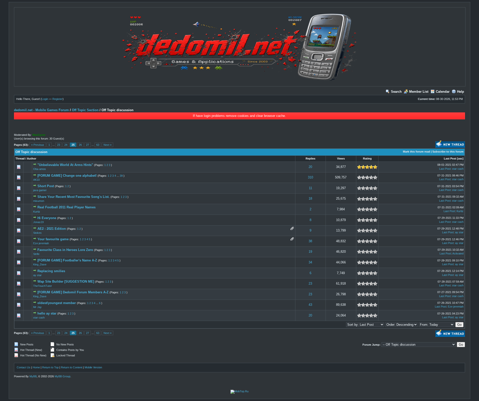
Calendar (443, 91)
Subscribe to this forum (448, 151)
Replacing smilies (51, 271)
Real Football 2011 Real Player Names (66, 207)
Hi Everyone (46, 218)
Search (396, 91)
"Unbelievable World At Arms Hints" (65, 165)
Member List (418, 91)
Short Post (45, 186)
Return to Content (71, 367)
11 (310, 188)
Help (460, 91)
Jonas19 (38, 222)
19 (310, 251)
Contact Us (23, 367)
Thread (20, 158)
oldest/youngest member (56, 303)
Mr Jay (37, 307)
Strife (36, 253)
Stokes (37, 232)
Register (57, 98)
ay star (459, 232)
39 (121, 175)
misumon (38, 200)
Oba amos (39, 168)
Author (31, 158)
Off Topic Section (85, 110)
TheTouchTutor (42, 285)
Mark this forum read (416, 151)
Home (36, 367)
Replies (310, 158)
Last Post (450, 158)
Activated (458, 253)
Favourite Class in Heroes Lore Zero (65, 250)
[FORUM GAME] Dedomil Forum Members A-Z (73, 292)
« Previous (37, 144)
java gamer (40, 190)
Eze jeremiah (41, 243)
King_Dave (39, 264)
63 (97, 144)
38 (310, 241)
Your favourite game (53, 239)
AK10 (36, 179)
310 (310, 177)
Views (341, 158)
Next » (108, 144)
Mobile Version (93, 367)
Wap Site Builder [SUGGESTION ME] (65, 281)
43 (310, 305)
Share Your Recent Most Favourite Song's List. (73, 197)
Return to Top (50, 367)
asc (460, 158)
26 (80, 144)
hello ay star (46, 313)
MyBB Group (62, 376)
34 (310, 262)
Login (45, 98)
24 (65, 144)
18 (310, 198)
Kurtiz (36, 211)
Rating (367, 158)
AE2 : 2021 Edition (51, 229)
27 (87, 144)
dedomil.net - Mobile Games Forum (41, 110)
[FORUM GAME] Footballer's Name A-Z (67, 260)
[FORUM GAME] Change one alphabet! (67, 175)
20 (310, 167)
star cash (458, 168)
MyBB (33, 376)
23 (58, 144)
